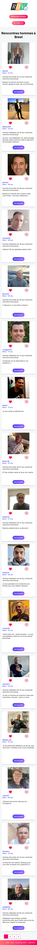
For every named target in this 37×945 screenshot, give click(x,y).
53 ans (10, 853)
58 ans (10, 296)
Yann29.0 (6, 684)
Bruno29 (5, 294)
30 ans (10, 129)
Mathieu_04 (6, 740)
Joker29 (5, 796)
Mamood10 (6, 127)
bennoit (5, 182)
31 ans (10, 352)
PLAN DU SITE (20, 943)
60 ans (10, 798)
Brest (4, 73)
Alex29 (5, 71)
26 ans (10, 575)
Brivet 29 (5, 461)
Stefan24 (5, 517)
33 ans (10, 686)
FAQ (7, 943)
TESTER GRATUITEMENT (18, 16)
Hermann (5, 851)
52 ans (10, 630)
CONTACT (32, 943)
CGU (12, 943)
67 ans (10, 463)
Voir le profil (18, 92)
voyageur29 (7, 350)
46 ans (10, 184)
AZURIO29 (6, 907)
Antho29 (5, 573)
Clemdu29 (6, 238)
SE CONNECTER (18, 23)
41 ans (10, 73)
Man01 (4, 405)
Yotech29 (6, 628)
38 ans (10, 240)
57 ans (10, 519)
